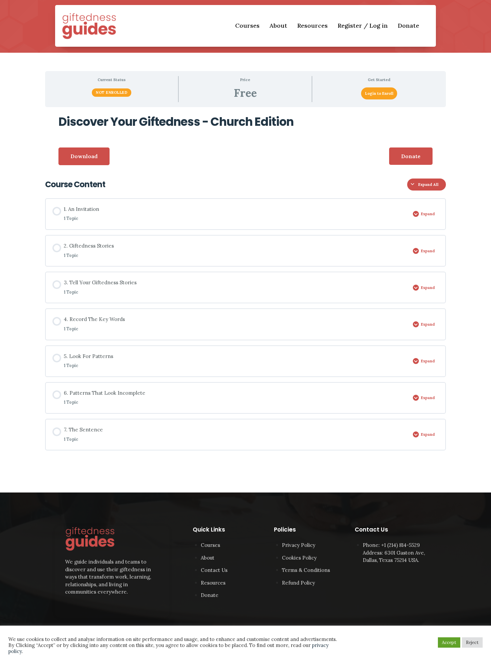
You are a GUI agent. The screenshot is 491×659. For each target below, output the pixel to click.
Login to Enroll (379, 93)
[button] (411, 156)
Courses (247, 25)
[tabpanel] (245, 140)
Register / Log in (363, 25)
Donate (408, 25)
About (278, 25)
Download (84, 156)
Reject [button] (472, 642)
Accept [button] (449, 642)
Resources (312, 25)
